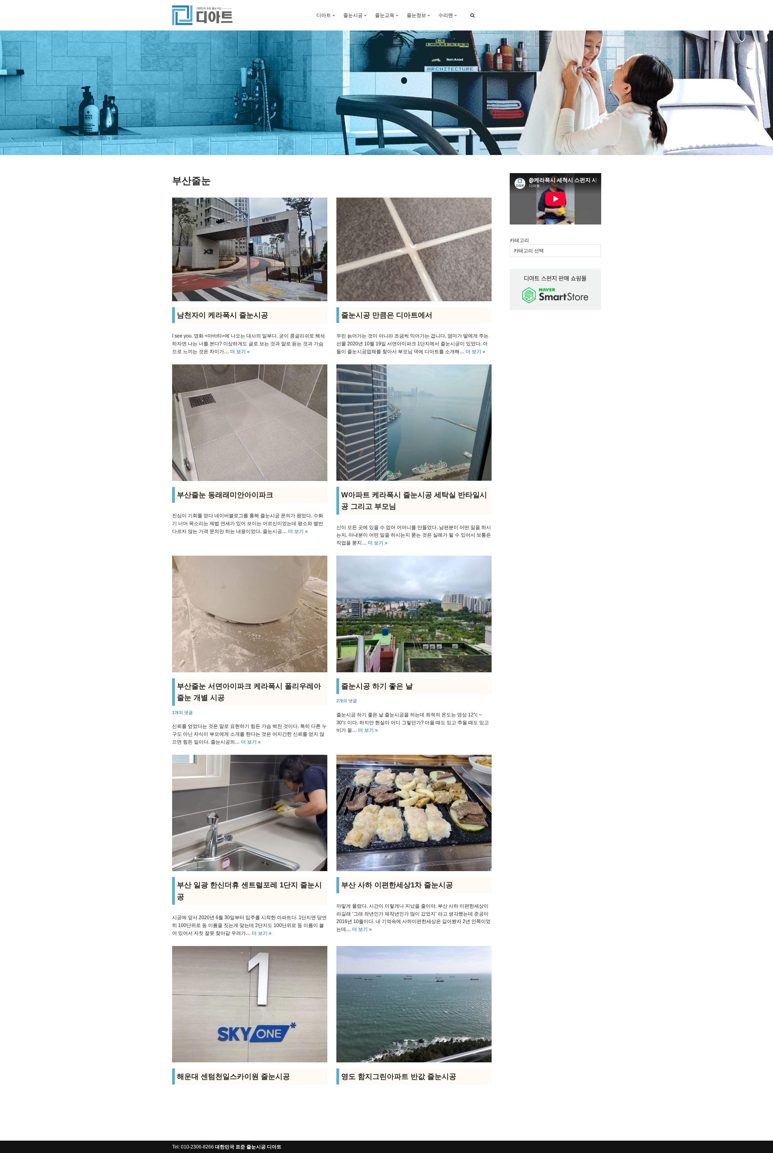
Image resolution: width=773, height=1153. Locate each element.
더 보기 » (240, 351)
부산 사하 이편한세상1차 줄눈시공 (397, 885)
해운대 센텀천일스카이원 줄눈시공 (233, 1076)
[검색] (472, 15)
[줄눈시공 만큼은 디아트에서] (414, 249)
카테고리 (519, 240)
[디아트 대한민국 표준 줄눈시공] (202, 15)
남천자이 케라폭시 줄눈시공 (222, 315)
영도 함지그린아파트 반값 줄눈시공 (398, 1076)
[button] (333, 15)
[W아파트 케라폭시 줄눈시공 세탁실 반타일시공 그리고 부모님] (414, 422)
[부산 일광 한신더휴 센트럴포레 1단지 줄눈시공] (249, 813)
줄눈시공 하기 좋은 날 (377, 686)
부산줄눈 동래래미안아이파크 (225, 495)
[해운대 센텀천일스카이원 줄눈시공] (249, 1004)
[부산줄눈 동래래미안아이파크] (249, 422)
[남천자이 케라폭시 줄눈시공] (249, 249)
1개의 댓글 (182, 712)
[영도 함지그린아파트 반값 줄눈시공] (414, 1004)
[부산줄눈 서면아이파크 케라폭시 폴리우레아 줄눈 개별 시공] (249, 614)
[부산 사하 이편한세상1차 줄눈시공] (414, 813)
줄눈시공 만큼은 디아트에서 (386, 315)
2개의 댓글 (346, 700)
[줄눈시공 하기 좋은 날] (414, 614)
